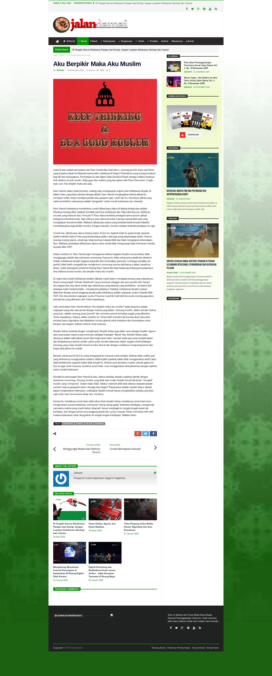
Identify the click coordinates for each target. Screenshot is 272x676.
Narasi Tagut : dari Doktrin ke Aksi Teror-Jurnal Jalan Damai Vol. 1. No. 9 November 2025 (200, 81)
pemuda (99, 424)
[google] (138, 433)
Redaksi (188, 72)
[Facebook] (187, 9)
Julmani (60, 70)
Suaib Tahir (172, 273)
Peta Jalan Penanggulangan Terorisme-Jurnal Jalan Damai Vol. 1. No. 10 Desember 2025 (201, 65)
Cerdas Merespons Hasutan (125, 447)
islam (89, 424)
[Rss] (216, 9)
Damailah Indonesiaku (70, 616)
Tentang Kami (158, 648)
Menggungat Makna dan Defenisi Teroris (81, 449)
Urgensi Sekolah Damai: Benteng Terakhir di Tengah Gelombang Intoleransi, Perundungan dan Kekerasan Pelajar (191, 265)
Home (55, 55)
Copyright (58, 648)
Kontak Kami (212, 648)
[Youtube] (210, 9)
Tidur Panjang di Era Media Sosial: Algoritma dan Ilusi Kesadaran (138, 526)
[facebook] (153, 433)
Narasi (62, 55)
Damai (79, 424)
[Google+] (198, 9)
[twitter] (145, 433)
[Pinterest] (204, 9)
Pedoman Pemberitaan (178, 648)
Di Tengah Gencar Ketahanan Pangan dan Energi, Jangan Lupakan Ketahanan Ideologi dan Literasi (144, 3)
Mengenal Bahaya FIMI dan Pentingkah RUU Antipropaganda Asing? (186, 192)
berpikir (68, 424)
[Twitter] (193, 9)
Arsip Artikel (198, 648)
